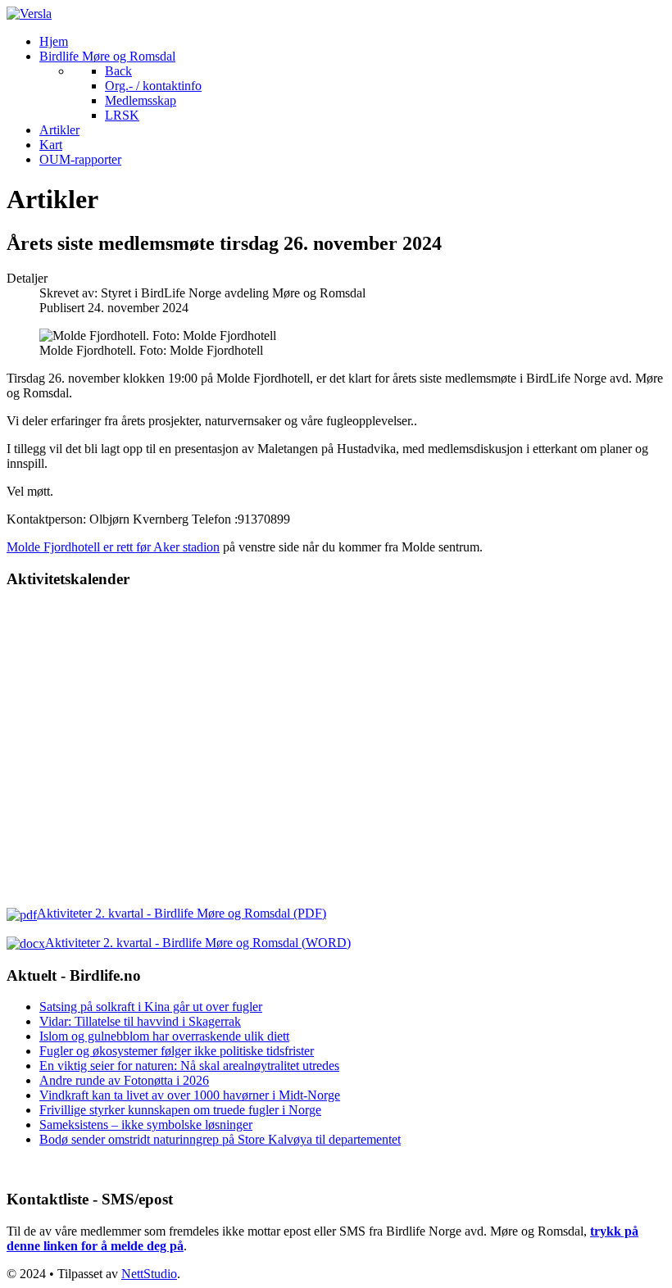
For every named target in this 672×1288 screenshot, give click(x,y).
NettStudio (149, 1274)
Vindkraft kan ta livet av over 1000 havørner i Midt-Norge (189, 1095)
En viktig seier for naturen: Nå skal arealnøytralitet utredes (189, 1066)
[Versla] (29, 13)
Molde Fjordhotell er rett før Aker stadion (113, 547)
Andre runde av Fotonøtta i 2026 (124, 1080)
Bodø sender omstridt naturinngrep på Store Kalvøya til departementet (220, 1139)
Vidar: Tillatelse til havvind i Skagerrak (140, 1021)
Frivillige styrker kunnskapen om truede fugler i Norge (180, 1110)
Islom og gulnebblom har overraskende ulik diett (164, 1036)
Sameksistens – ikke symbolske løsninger (145, 1125)
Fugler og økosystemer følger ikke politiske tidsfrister (176, 1051)
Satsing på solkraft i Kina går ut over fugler (150, 1007)
